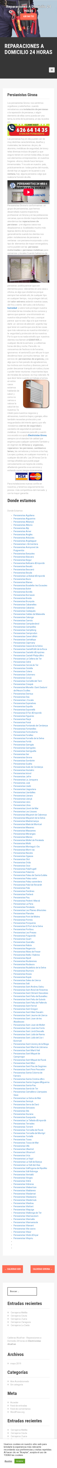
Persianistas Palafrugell (25, 869)
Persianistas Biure (22, 579)
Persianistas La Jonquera (26, 780)
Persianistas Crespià (23, 684)
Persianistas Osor (22, 865)
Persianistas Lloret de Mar (26, 808)
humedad (12, 308)
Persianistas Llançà (23, 799)
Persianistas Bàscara (24, 557)
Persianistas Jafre (22, 776)
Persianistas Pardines (24, 891)
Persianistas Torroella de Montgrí (29, 1133)
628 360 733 (28, 16)
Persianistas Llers (22, 802)
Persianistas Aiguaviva (24, 518)
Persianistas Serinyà (23, 1101)
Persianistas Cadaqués (25, 611)
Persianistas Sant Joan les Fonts (29, 1028)
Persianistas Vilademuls (25, 1200)
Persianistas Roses (23, 974)
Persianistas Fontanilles (25, 729)
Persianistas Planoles (24, 913)
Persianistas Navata (23, 853)
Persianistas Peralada (24, 907)
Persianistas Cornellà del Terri (28, 681)
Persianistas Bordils (23, 592)
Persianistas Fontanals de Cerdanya (31, 725)
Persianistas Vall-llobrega (26, 1171)
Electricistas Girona (37, 435)
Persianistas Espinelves (25, 703)
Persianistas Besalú (23, 566)
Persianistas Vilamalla (24, 1219)
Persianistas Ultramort (24, 1152)
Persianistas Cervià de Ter (26, 665)
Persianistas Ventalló (24, 1174)
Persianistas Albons (23, 525)
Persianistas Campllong (25, 630)
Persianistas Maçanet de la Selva (29, 818)
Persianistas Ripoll (22, 958)
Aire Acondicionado (19, 1381)
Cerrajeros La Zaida (20, 1325)
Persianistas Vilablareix (25, 1190)
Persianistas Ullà (21, 1146)
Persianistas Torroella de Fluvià (28, 1130)
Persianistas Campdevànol (26, 623)
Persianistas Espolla (23, 706)
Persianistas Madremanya (26, 821)
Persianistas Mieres (23, 837)
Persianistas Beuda (23, 573)
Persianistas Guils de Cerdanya (28, 767)
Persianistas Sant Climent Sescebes (31, 993)
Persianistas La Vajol (23, 1158)
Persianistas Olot (22, 859)
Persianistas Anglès (23, 534)
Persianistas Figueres (24, 716)
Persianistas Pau (22, 897)
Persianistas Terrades (24, 1123)
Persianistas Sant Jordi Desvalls (29, 1031)
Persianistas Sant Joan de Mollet (29, 1025)
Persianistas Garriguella (25, 751)
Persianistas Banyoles (24, 553)
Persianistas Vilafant (23, 1206)
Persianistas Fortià (22, 741)
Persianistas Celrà (22, 662)
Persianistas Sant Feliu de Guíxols (29, 999)
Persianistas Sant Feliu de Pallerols (30, 1002)
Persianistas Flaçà (22, 719)
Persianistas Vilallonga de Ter (28, 1213)
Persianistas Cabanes (24, 608)
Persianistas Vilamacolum (26, 1216)
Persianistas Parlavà (23, 894)
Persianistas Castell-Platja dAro (29, 655)
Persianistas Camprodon (25, 633)
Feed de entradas (18, 1405)
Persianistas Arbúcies (24, 537)
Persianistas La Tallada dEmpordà (30, 1120)
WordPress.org (17, 1412)
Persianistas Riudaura (24, 964)
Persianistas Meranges (25, 834)
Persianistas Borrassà (24, 595)
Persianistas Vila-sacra (24, 1229)
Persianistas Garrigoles (25, 748)
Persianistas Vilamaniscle (26, 1222)
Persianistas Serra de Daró (26, 1104)
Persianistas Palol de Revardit (28, 885)
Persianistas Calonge (24, 617)
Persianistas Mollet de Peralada (29, 840)
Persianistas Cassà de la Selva (28, 646)
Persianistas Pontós (23, 920)
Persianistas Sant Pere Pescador (29, 1069)
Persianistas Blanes (23, 582)
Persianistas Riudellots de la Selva (30, 967)
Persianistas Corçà (22, 678)
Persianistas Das (21, 697)
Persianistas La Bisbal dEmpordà (29, 576)
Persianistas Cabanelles (25, 604)
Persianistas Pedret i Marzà (27, 901)
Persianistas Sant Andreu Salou (29, 986)
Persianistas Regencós (24, 948)
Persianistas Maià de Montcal (28, 824)
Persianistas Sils (21, 1111)
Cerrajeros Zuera (19, 1319)
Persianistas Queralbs (24, 942)
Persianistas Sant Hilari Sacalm (28, 1012)
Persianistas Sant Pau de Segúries (30, 1066)
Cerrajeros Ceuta (19, 1316)
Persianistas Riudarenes (25, 961)
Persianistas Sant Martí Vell (27, 1050)
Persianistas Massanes (25, 830)
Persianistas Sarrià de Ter (26, 1088)
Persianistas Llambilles (24, 792)
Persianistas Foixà (22, 722)
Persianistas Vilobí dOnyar (26, 1235)
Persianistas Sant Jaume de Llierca (30, 1015)
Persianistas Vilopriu (23, 1238)
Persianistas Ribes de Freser (27, 951)
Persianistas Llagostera (25, 789)
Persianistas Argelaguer (25, 541)
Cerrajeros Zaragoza (21, 1322)
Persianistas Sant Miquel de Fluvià (30, 1060)
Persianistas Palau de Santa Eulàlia (30, 875)
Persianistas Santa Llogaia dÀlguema (31, 1082)
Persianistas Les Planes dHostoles (30, 910)
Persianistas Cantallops (25, 639)
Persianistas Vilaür (22, 1232)
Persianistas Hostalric (24, 770)
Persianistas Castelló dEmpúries (29, 652)
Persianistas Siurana (23, 1114)
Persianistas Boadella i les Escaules (30, 585)
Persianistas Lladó (22, 786)
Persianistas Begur (23, 560)
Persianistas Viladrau (24, 1203)
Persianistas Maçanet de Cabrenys (30, 815)
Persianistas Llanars (23, 795)
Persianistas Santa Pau (25, 1085)
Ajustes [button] (8, 1461)
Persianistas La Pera (23, 904)
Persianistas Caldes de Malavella (29, 614)
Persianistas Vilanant (24, 1225)
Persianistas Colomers (24, 674)
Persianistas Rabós (23, 945)
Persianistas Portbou (24, 929)
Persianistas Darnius (23, 694)
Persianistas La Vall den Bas (27, 1165)
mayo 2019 (15, 1363)
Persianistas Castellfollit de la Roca (30, 649)
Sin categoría (16, 1384)
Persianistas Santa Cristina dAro (29, 1079)
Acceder (14, 1402)
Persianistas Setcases (24, 1107)
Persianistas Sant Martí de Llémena (31, 1047)
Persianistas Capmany (24, 643)
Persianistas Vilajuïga (24, 1209)
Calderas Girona (42, 1269)
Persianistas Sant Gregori (26, 1009)
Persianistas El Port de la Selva (28, 926)
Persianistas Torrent (23, 1127)
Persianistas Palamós (24, 872)
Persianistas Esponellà (24, 709)
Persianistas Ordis (22, 862)
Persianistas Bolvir (22, 588)
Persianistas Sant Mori (24, 1063)
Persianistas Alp (21, 528)
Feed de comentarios (20, 1409)
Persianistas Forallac (23, 735)
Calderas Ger (13, 1269)
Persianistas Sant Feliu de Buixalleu (30, 996)
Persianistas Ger (21, 754)
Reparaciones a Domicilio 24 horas (28, 49)
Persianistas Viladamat (25, 1193)
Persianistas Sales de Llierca (27, 980)
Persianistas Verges (23, 1178)
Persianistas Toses (23, 1139)
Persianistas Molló (22, 843)
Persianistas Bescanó (24, 569)
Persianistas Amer (22, 531)
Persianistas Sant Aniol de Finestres (31, 990)
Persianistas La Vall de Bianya (28, 1162)
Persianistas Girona (23, 757)
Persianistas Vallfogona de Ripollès (30, 1168)
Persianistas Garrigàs (24, 744)
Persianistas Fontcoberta (26, 732)
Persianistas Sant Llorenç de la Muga (31, 1044)
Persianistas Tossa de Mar (26, 1143)
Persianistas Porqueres (25, 923)
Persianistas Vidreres (24, 1184)
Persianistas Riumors (24, 971)
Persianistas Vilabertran (25, 1187)
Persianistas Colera (23, 671)
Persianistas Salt (22, 983)
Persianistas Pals (22, 888)
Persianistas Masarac (24, 827)
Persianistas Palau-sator (25, 878)
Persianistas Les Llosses (25, 811)
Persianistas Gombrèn (24, 760)
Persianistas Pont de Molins (27, 916)
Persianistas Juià (22, 783)
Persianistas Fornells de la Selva (29, 738)
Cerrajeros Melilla (19, 1312)
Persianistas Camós (23, 620)
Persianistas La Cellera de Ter (28, 658)
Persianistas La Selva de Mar (27, 1098)
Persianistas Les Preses (25, 932)
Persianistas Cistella (23, 668)
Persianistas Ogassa (23, 856)
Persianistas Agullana (24, 515)
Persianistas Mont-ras (24, 850)
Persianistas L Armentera (26, 544)
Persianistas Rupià (22, 977)
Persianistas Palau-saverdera (28, 881)
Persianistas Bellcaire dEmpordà (29, 563)
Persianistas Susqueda (25, 1117)
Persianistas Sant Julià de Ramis (29, 1034)
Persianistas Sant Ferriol (25, 1006)
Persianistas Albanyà (24, 522)
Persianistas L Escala (24, 700)
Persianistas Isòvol (22, 773)
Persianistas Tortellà (23, 1136)
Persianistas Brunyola (24, 601)
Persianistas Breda (23, 598)
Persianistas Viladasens (25, 1197)
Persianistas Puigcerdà (25, 936)
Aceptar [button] (19, 1461)
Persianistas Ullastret (24, 1149)
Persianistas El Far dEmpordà (27, 713)
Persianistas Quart (22, 939)
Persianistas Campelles (25, 627)
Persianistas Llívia (22, 805)
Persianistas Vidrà (22, 1181)
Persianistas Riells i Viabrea (27, 955)
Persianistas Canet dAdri (25, 636)
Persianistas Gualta (23, 764)
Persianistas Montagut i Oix (27, 846)
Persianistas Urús (22, 1155)
